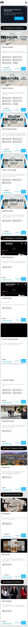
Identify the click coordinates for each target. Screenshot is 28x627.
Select (23, 68)
